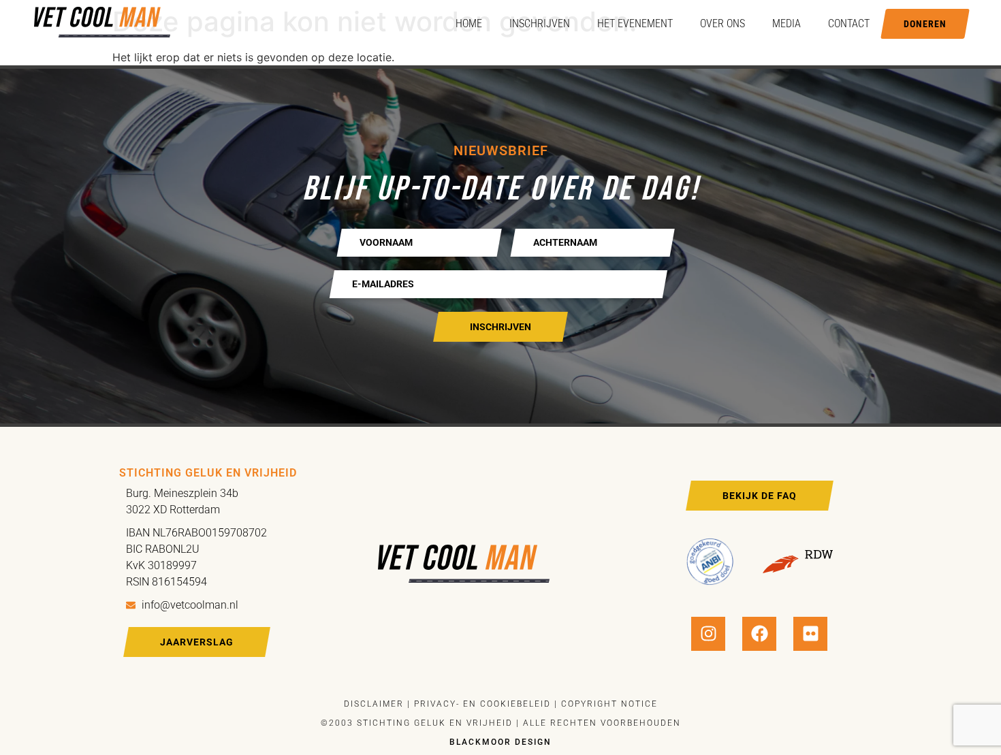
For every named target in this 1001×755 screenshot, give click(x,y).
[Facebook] (759, 634)
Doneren (925, 23)
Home (469, 23)
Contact (849, 23)
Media (786, 23)
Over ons (722, 23)
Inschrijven (539, 23)
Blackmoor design (500, 742)
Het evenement (635, 23)
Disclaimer (374, 704)
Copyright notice (609, 704)
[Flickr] (810, 634)
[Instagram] (708, 634)
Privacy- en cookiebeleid (481, 704)
